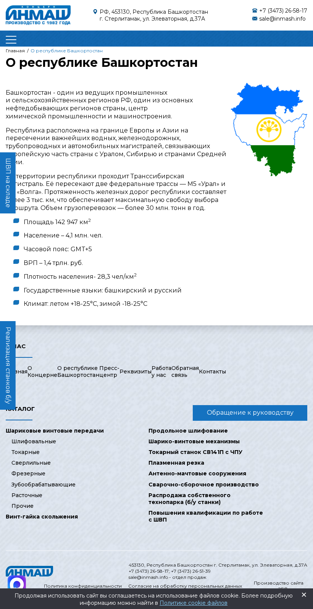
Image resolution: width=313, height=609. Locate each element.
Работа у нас (161, 371)
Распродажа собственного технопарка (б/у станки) (189, 499)
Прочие (22, 505)
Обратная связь (185, 371)
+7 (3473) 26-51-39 (191, 571)
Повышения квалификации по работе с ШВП (205, 516)
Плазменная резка (176, 462)
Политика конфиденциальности (83, 586)
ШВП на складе (8, 183)
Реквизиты (135, 371)
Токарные (25, 452)
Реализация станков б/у (8, 365)
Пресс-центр (109, 371)
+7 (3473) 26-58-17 (283, 10)
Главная (16, 371)
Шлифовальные (33, 441)
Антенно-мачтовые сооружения (197, 473)
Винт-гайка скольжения (42, 516)
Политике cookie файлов (193, 602)
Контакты (212, 371)
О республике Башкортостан (78, 371)
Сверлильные (31, 462)
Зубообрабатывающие (43, 484)
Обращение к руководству (250, 412)
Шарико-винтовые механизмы (194, 441)
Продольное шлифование (188, 430)
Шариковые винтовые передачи (55, 430)
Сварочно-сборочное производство (203, 484)
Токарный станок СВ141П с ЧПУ (195, 452)
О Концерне (42, 371)
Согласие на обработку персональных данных (185, 586)
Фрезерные (28, 473)
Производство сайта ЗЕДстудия (278, 586)
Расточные (26, 495)
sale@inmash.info (282, 18)
